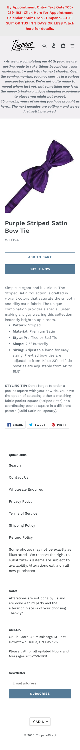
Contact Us (18, 477)
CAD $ (38, 722)
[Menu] (72, 45)
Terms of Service (23, 513)
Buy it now (40, 269)
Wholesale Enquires (26, 489)
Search (15, 465)
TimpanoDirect (46, 735)
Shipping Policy (22, 525)
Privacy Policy (20, 501)
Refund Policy (21, 537)
